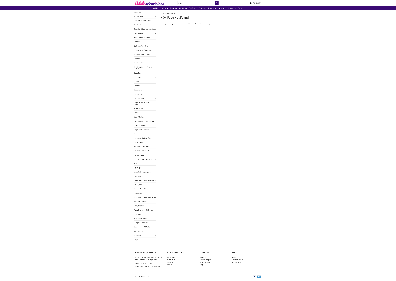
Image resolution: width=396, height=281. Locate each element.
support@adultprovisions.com (150, 266)
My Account (171, 257)
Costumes (137, 86)
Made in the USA (140, 189)
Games (136, 134)
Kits (135, 163)
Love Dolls (137, 176)
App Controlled (139, 25)
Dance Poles (138, 94)
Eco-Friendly (138, 108)
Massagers (138, 193)
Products (137, 214)
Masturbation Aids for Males (144, 197)
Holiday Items (139, 155)
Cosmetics (137, 81)
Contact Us (171, 260)
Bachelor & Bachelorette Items (145, 29)
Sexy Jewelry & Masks (142, 227)
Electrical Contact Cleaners (144, 121)
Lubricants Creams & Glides (144, 180)
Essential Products (140, 125)
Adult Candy (138, 16)
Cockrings (137, 73)
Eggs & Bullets (139, 117)
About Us (203, 257)
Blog (201, 265)
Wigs (136, 239)
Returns (170, 265)
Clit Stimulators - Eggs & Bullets (143, 68)
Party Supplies (139, 206)
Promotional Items (140, 218)
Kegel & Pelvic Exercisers (143, 159)
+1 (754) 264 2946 (146, 264)
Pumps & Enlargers (141, 223)
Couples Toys (138, 90)
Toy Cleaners (138, 231)
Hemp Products (139, 142)
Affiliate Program (205, 262)
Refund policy (236, 262)
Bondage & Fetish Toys (142, 54)
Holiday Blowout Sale (142, 151)
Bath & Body (138, 33)
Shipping (170, 262)
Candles (137, 59)
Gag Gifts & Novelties (142, 129)
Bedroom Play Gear (141, 46)
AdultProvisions (150, 276)
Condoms (137, 77)
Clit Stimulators (139, 63)
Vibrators (137, 235)
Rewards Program (205, 260)
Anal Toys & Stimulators (142, 20)
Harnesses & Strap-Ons (142, 138)
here (193, 24)
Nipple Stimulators (140, 201)
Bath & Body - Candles (142, 37)
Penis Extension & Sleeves (143, 210)
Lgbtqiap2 (137, 168)
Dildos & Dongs (139, 98)
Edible (136, 113)
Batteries (137, 42)
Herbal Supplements (141, 146)
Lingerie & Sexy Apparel (142, 172)
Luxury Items (138, 184)
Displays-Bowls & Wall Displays (142, 103)
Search (234, 257)
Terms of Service (237, 260)
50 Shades (137, 12)
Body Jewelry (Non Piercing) (144, 50)
